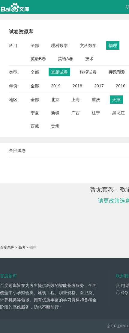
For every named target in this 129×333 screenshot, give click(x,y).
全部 (35, 45)
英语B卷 (38, 58)
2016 (120, 85)
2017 (99, 85)
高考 (22, 247)
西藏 (35, 126)
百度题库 (7, 247)
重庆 (96, 99)
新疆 (55, 112)
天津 (116, 99)
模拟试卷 (88, 72)
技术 (89, 58)
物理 (113, 45)
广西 (75, 112)
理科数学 (59, 45)
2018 (77, 85)
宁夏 (35, 112)
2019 (56, 85)
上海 (75, 99)
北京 (55, 99)
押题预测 (117, 72)
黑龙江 (118, 112)
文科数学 (88, 45)
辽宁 (96, 112)
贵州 (55, 126)
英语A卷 (65, 58)
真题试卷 (59, 72)
